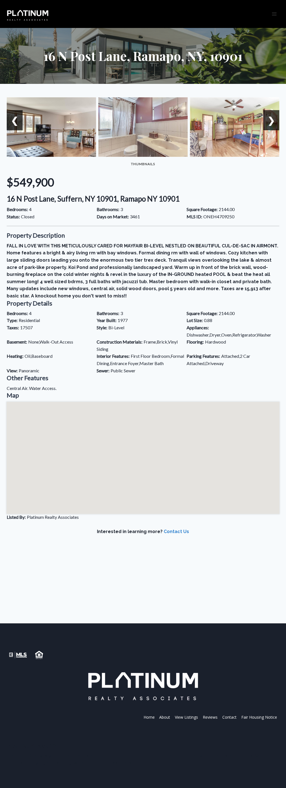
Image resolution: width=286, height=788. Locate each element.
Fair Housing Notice (259, 717)
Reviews (210, 717)
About (164, 717)
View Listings (186, 717)
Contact (229, 717)
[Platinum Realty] (28, 15)
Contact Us (176, 531)
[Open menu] (274, 14)
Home (149, 717)
